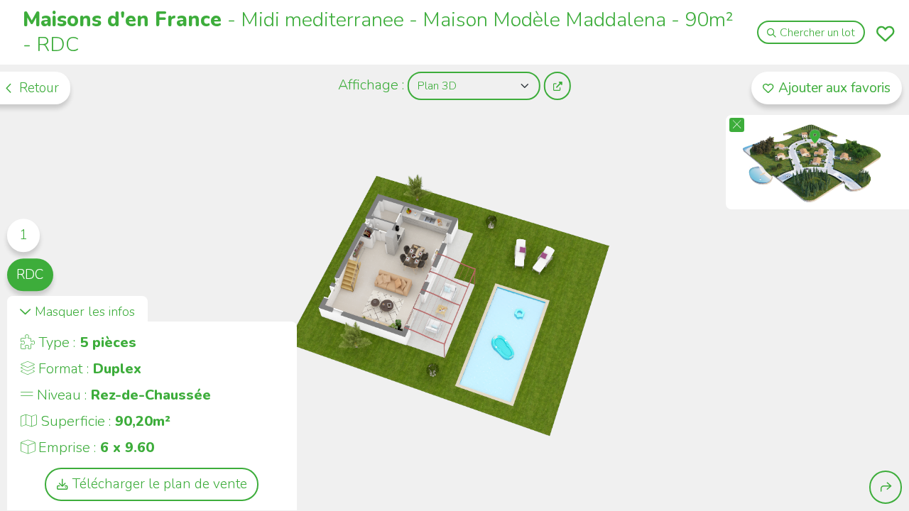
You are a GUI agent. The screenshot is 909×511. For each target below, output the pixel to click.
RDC (29, 274)
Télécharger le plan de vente (159, 484)
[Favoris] (885, 33)
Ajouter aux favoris (834, 88)
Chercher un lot (817, 32)
